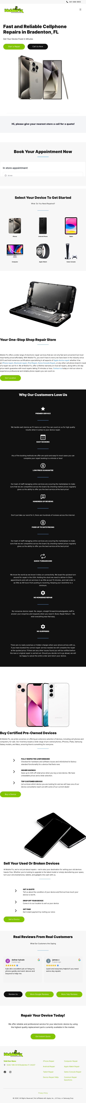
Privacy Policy (43, 1093)
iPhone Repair (48, 1061)
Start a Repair (14, 46)
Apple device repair (61, 360)
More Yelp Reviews (69, 994)
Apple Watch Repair (72, 1066)
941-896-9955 (75, 2)
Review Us (13, 994)
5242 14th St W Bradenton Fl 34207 (21, 1065)
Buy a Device (10, 794)
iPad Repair (32, 363)
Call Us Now (37, 46)
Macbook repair (20, 363)
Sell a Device (14, 919)
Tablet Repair (48, 1072)
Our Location (10, 378)
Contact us (57, 368)
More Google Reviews (39, 994)
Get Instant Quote (43, 1036)
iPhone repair (7, 363)
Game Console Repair (46, 363)
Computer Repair (71, 1061)
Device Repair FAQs (51, 1077)
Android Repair (49, 1066)
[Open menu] (80, 9)
